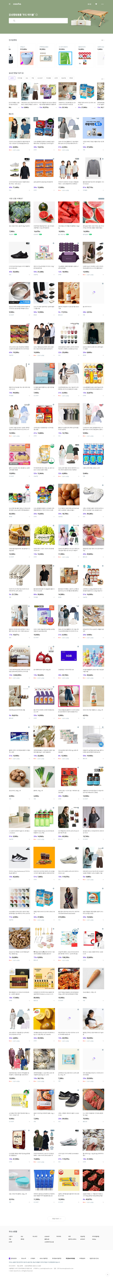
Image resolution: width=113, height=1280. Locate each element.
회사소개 (23, 1258)
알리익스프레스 (72, 1239)
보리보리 (82, 1239)
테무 (69, 1236)
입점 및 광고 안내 (94, 1258)
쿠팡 (33, 78)
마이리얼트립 (95, 1236)
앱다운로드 (14, 1258)
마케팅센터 (82, 1258)
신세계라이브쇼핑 (49, 1242)
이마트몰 (19, 78)
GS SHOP (40, 78)
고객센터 (32, 1258)
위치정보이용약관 (56, 1258)
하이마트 (58, 1236)
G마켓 (56, 78)
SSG (27, 78)
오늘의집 (63, 78)
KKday (94, 1239)
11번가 (12, 78)
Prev (8, 55)
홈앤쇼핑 (47, 1239)
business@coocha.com (66, 1268)
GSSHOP (47, 1236)
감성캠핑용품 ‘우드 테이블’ (21, 14)
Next (104, 55)
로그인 (89, 4)
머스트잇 (35, 1236)
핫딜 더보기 (55, 1219)
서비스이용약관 (44, 1258)
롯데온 (71, 78)
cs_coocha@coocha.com (45, 1268)
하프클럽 (48, 78)
